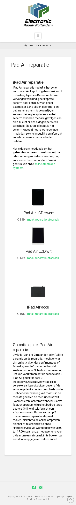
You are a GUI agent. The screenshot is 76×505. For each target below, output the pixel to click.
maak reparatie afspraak (43, 219)
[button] (38, 36)
